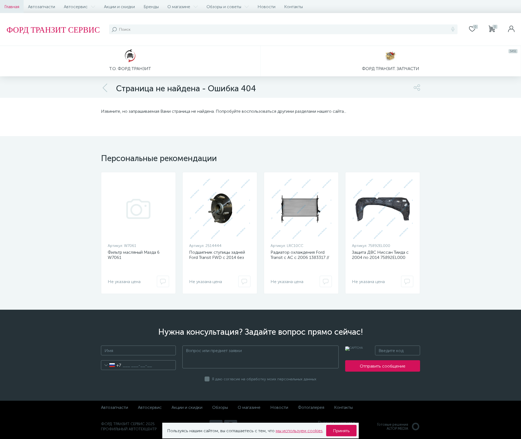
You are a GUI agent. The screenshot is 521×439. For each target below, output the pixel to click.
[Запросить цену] (163, 281)
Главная (11, 6)
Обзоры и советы (224, 6)
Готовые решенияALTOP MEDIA (392, 426)
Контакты (293, 6)
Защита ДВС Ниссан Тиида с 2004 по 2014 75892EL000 (380, 255)
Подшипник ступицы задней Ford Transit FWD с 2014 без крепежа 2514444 (217, 257)
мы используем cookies (299, 430)
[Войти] (511, 29)
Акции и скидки (119, 6)
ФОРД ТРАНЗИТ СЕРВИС (53, 29)
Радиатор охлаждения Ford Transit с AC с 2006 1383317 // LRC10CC (300, 257)
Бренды (151, 6)
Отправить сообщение (382, 366)
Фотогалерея (311, 407)
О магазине (178, 6)
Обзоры (220, 407)
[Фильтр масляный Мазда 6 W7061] (138, 209)
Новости (266, 6)
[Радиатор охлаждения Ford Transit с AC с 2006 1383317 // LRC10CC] (301, 209)
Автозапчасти (41, 6)
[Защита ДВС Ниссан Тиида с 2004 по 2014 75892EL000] (382, 209)
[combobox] (111, 365)
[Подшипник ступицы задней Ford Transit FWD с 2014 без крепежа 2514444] (219, 209)
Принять (341, 430)
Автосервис (76, 6)
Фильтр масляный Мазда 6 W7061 (134, 255)
